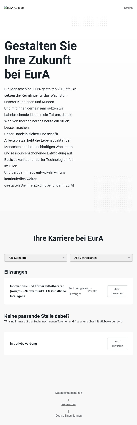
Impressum (69, 404)
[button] (68, 291)
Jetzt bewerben (117, 291)
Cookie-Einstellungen (68, 415)
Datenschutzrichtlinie (68, 393)
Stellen (128, 8)
